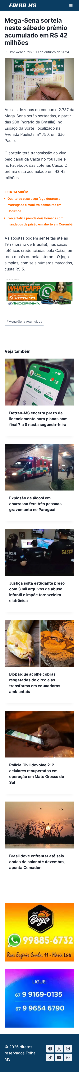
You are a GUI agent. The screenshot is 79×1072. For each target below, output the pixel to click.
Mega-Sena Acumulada (24, 321)
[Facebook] (50, 1048)
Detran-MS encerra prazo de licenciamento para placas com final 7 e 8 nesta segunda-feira (38, 419)
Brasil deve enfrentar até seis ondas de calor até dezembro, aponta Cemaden (37, 862)
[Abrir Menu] (70, 5)
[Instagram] (68, 1048)
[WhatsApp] (68, 1057)
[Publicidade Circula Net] (39, 1026)
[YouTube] (59, 1057)
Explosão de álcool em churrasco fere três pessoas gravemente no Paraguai (35, 504)
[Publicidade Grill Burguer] (39, 960)
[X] (59, 1048)
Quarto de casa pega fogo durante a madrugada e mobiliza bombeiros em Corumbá (34, 205)
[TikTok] (50, 1057)
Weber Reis (24, 52)
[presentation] (39, 382)
